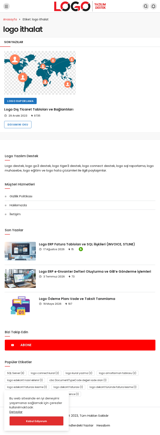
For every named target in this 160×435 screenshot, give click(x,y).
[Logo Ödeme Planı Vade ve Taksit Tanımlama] (20, 305)
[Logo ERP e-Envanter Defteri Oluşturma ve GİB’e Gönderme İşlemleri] (20, 278)
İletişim (15, 214)
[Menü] (6, 6)
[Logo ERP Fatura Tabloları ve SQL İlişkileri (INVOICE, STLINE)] (20, 251)
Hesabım (103, 425)
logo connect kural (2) (45, 373)
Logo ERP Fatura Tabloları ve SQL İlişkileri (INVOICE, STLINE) (87, 244)
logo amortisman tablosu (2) (117, 373)
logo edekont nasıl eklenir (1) (25, 380)
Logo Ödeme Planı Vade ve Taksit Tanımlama (77, 298)
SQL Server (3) (15, 373)
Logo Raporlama (20, 101)
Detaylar (15, 412)
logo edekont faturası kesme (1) (27, 387)
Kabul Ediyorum (36, 421)
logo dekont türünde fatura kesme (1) (113, 387)
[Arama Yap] (145, 6)
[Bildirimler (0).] (153, 6)
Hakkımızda (18, 205)
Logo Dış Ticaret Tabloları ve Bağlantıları (38, 109)
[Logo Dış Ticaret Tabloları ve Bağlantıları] (40, 73)
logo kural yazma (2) (79, 373)
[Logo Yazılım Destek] (80, 6)
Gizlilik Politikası (21, 196)
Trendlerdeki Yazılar (78, 425)
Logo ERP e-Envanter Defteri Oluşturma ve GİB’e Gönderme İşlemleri (95, 271)
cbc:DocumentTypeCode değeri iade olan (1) (77, 380)
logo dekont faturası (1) (68, 387)
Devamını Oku (18, 124)
